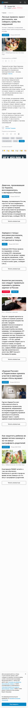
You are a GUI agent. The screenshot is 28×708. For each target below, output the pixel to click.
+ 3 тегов (22, 141)
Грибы (12, 138)
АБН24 (10, 73)
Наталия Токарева (10, 128)
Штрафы (15, 141)
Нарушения (19, 138)
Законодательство (7, 141)
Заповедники (6, 138)
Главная (4, 12)
